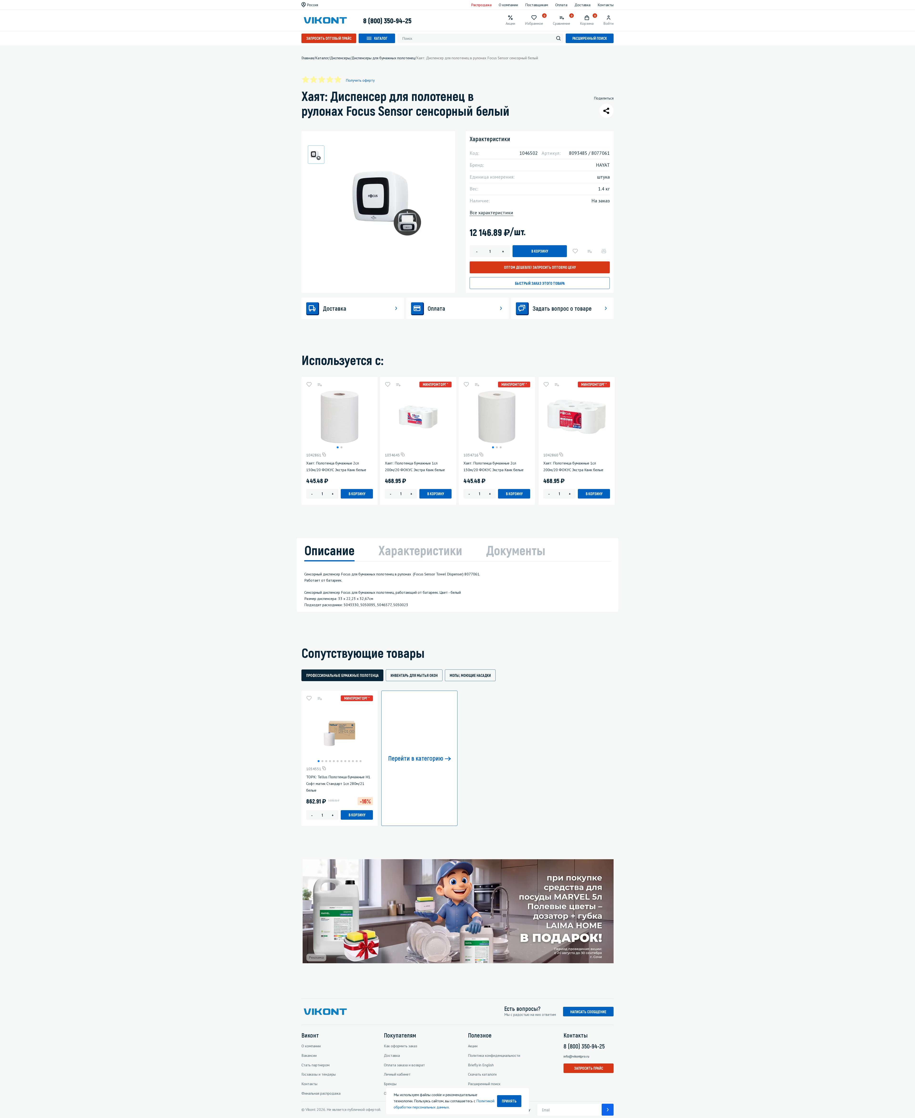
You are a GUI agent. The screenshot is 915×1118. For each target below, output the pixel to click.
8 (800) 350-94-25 (387, 20)
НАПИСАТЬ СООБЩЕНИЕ (588, 1011)
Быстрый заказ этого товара (540, 283)
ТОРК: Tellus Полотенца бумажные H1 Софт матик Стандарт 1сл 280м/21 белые (338, 783)
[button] (338, 447)
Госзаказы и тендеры (318, 1074)
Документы (515, 550)
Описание (329, 550)
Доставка (582, 4)
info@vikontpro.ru (576, 1056)
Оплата (561, 4)
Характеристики (420, 550)
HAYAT (603, 165)
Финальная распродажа (321, 1093)
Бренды (390, 1083)
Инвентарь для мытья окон (414, 675)
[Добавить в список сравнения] (589, 251)
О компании (508, 4)
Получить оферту (360, 80)
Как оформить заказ (400, 1045)
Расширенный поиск (589, 38)
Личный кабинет (397, 1074)
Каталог (380, 38)
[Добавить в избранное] (575, 251)
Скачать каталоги (482, 1074)
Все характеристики (491, 213)
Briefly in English (481, 1065)
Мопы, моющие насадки (470, 675)
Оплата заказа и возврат (404, 1065)
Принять (509, 1101)
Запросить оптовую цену (540, 267)
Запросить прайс (588, 1068)
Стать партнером (315, 1065)
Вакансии (309, 1055)
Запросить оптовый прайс (328, 38)
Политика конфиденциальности (494, 1055)
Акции (473, 1045)
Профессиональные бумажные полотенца (342, 675)
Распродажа (481, 4)
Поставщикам (536, 4)
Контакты (606, 4)
